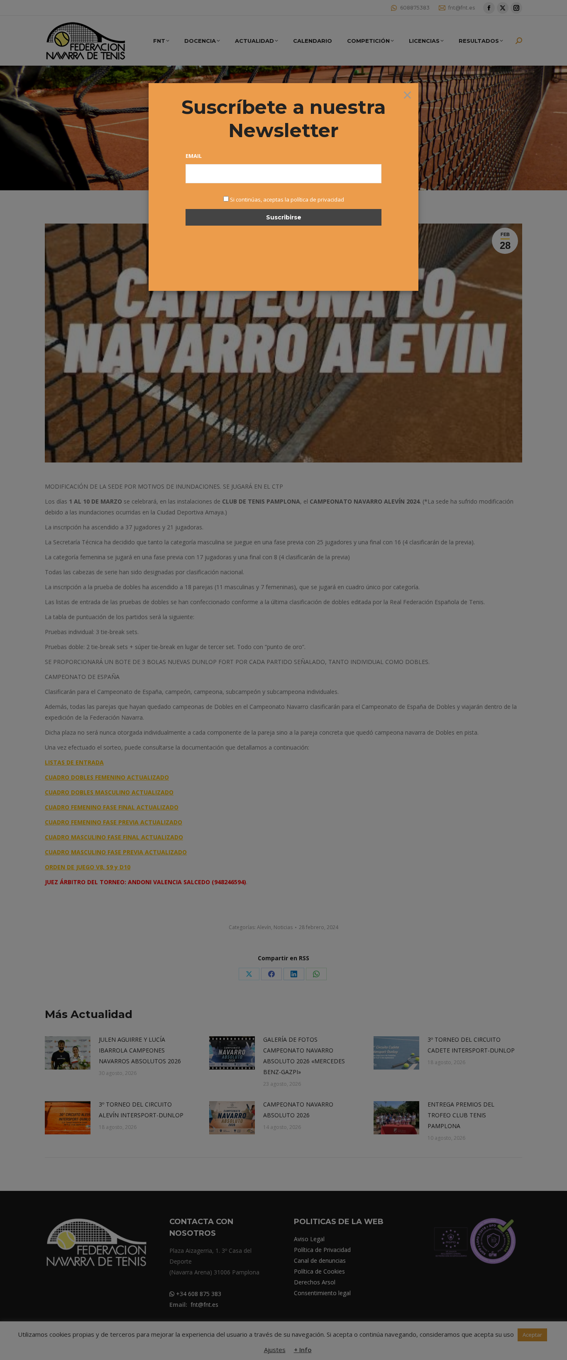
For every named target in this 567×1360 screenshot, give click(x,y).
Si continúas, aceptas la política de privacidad (287, 199)
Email (194, 156)
